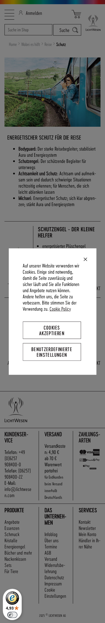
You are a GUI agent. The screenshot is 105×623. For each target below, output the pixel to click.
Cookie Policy (60, 309)
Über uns (52, 540)
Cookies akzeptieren (51, 330)
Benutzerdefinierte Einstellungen (51, 351)
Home (13, 44)
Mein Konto (87, 534)
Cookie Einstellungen (55, 593)
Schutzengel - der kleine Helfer (66, 232)
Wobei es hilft (31, 44)
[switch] (12, 615)
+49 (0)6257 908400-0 (14, 458)
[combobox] (28, 29)
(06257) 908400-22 (17, 473)
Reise (49, 44)
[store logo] (91, 23)
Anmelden (34, 13)
